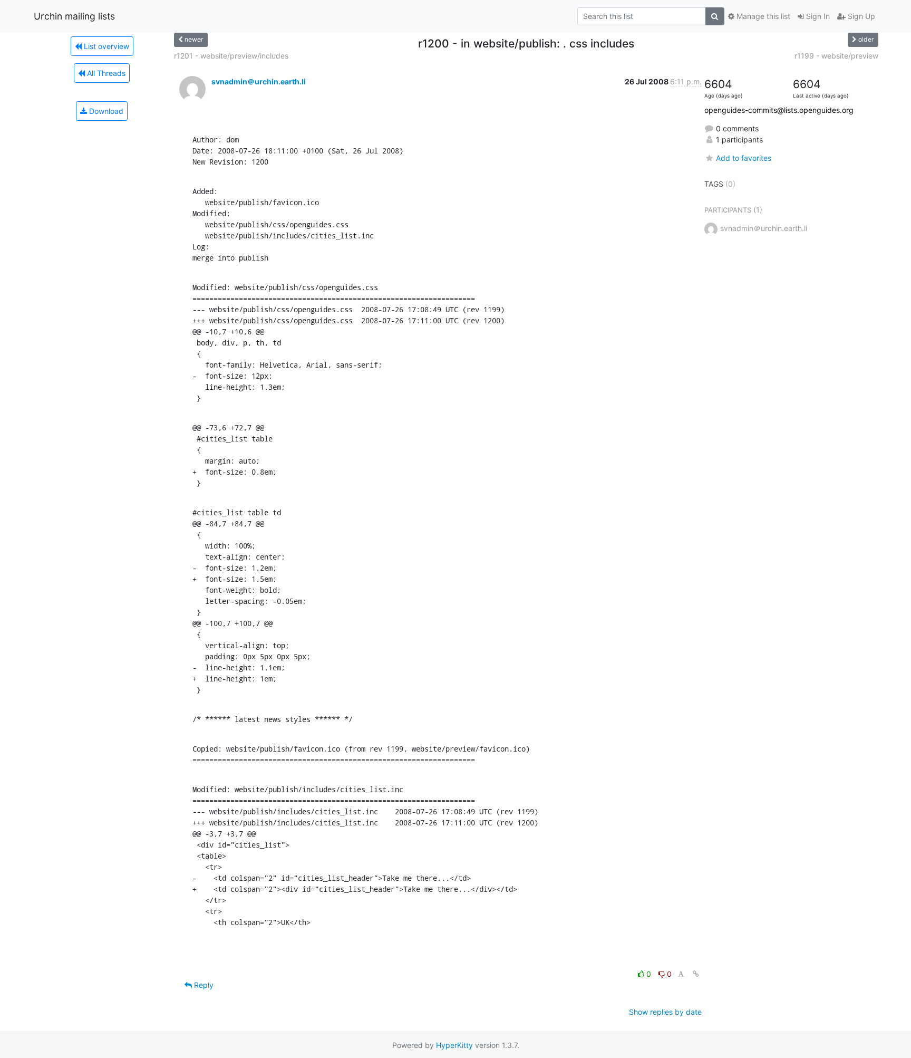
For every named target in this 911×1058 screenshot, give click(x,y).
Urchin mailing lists (74, 16)
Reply (203, 984)
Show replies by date (665, 1011)
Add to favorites (743, 157)
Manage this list (762, 16)
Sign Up (860, 16)
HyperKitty (454, 1045)
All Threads (105, 73)
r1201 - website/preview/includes (231, 55)
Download (105, 111)
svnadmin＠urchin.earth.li (258, 81)
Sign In (817, 16)
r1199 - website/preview (836, 55)
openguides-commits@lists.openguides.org (779, 109)
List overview (105, 46)
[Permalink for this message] (696, 973)
